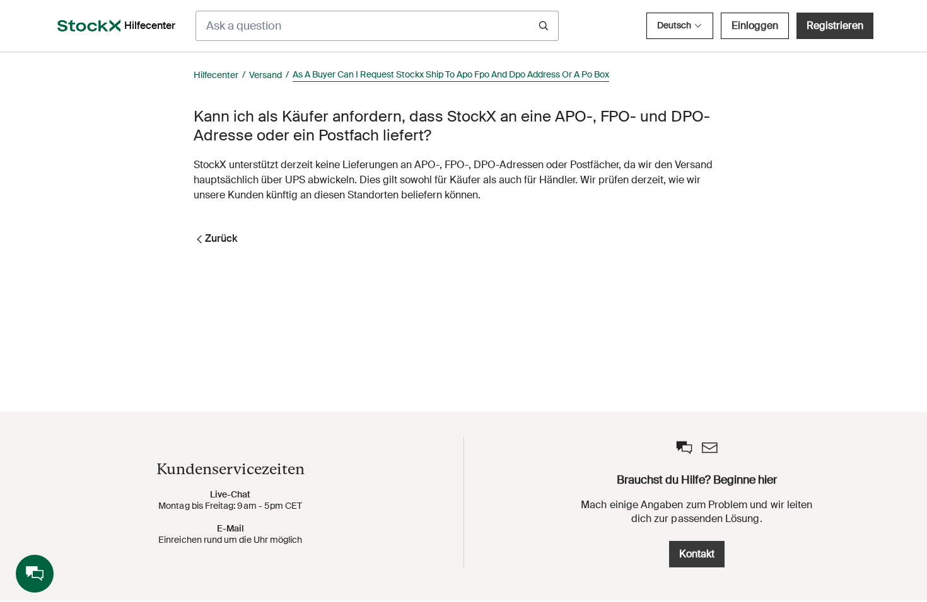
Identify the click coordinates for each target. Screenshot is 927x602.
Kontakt (696, 553)
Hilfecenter (216, 75)
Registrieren (835, 25)
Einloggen (755, 25)
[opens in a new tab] (89, 26)
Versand (265, 75)
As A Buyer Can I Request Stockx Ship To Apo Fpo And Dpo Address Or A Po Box (451, 74)
